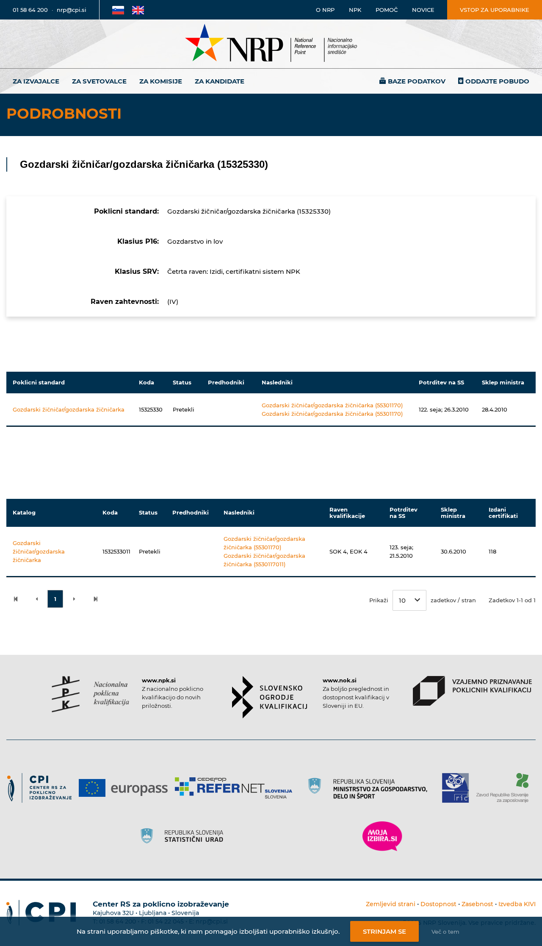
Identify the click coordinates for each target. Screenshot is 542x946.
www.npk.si (159, 680)
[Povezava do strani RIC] (459, 788)
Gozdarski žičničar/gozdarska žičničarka (68, 409)
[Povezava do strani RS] (370, 788)
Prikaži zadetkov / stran (422, 600)
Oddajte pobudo (497, 81)
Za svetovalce (99, 81)
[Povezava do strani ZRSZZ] (505, 788)
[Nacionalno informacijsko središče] (271, 43)
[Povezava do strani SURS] (185, 836)
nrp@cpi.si (71, 9)
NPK (355, 9)
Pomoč (387, 9)
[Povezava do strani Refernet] (236, 788)
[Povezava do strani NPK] (90, 694)
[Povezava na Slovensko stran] (118, 10)
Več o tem (445, 931)
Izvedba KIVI (517, 904)
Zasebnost (477, 904)
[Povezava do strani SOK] (269, 697)
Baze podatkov (416, 81)
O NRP (325, 9)
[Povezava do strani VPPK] (472, 691)
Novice (423, 9)
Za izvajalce (36, 81)
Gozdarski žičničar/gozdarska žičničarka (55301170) (332, 405)
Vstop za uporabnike (494, 9)
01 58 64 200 (30, 9)
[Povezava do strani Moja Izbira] (382, 836)
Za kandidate (219, 81)
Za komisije (160, 81)
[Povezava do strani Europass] (126, 788)
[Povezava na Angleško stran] (138, 10)
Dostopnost (438, 904)
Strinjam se (384, 931)
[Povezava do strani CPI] (42, 788)
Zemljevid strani (390, 904)
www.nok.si (340, 680)
